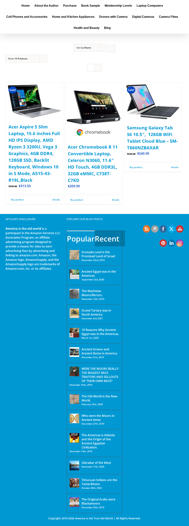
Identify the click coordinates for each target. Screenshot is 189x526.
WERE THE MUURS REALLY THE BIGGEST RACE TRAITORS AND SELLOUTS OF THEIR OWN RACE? (100, 375)
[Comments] (122, 238)
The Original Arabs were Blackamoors (98, 501)
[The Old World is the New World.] (74, 399)
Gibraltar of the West (96, 463)
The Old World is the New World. (99, 398)
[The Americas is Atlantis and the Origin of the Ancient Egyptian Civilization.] (74, 438)
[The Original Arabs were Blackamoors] (74, 502)
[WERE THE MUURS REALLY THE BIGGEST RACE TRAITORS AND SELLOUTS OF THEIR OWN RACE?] (74, 371)
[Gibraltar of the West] (74, 465)
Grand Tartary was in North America (96, 312)
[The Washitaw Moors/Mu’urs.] (74, 294)
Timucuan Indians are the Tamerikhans (99, 482)
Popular (80, 239)
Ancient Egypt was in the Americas (99, 273)
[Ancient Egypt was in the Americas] (74, 274)
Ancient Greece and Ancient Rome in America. (100, 351)
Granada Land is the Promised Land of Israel (98, 254)
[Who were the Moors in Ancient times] (74, 418)
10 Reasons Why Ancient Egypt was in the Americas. (100, 332)
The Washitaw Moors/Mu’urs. (92, 293)
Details (56, 199)
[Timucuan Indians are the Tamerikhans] (74, 483)
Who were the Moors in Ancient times (98, 418)
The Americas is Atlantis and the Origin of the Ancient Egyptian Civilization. (98, 441)
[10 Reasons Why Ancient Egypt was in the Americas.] (74, 332)
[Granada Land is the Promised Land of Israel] (74, 255)
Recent (107, 239)
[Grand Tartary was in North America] (74, 313)
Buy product (17, 199)
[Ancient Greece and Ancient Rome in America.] (74, 352)
